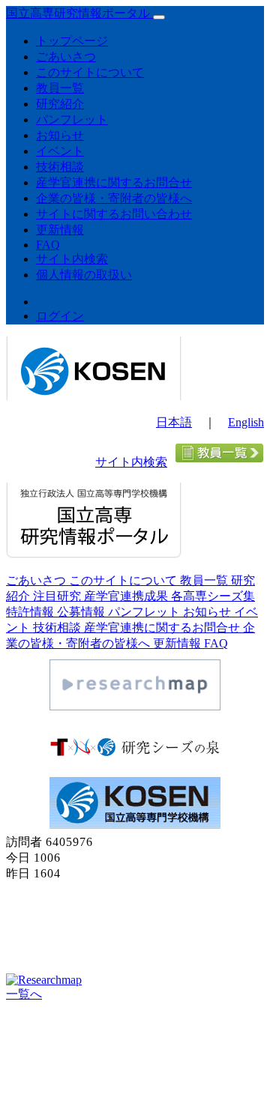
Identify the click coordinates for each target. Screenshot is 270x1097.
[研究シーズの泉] (135, 758)
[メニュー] (159, 17)
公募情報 (82, 611)
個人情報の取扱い (84, 274)
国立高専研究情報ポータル (79, 13)
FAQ (48, 244)
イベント (60, 151)
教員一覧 (60, 88)
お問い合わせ (43, 1021)
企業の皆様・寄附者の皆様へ (114, 198)
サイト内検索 (72, 259)
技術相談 (60, 166)
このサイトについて (90, 72)
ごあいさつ (66, 56)
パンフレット (72, 119)
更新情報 (60, 229)
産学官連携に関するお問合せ (114, 182)
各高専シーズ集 (213, 596)
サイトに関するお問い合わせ (114, 214)
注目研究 (58, 596)
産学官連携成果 (127, 596)
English (246, 422)
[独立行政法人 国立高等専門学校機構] (135, 824)
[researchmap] (135, 706)
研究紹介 (60, 103)
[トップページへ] (94, 396)
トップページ (72, 40)
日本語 (174, 422)
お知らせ (60, 135)
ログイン (60, 315)
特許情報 (31, 611)
